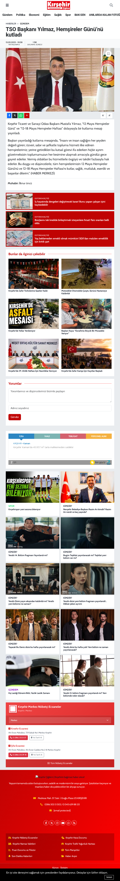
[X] (51, 822)
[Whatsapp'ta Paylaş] (21, 115)
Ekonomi (34, 14)
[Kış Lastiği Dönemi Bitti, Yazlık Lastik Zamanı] (32, 670)
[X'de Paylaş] (15, 115)
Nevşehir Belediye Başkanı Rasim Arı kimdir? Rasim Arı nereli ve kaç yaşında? (87, 510)
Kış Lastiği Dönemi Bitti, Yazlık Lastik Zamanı (29, 693)
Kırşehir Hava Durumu (76, 837)
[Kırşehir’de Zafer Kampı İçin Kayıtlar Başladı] (86, 353)
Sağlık (58, 14)
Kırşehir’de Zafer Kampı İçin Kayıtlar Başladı (81, 370)
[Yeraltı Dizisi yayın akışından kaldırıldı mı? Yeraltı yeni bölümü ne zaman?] (32, 579)
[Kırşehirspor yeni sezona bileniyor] (32, 487)
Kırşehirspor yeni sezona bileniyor (24, 509)
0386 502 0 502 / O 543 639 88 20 (62, 804)
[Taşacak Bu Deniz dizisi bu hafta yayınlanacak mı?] (32, 625)
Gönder (15, 417)
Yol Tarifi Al (37, 737)
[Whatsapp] (68, 822)
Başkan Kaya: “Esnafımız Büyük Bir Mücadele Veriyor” (82, 332)
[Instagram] (57, 822)
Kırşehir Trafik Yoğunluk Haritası (80, 843)
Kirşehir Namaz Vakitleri (24, 843)
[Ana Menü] (7, 5)
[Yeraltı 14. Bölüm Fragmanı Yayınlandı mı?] (32, 533)
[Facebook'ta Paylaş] (9, 115)
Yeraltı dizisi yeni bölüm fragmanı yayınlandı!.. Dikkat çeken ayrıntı (85, 602)
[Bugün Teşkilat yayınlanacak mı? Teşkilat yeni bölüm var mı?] (87, 533)
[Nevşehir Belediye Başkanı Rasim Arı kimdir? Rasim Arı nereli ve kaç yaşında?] (87, 487)
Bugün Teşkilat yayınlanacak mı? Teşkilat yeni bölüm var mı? (84, 556)
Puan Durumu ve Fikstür (24, 850)
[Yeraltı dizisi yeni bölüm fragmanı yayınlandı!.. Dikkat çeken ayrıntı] (87, 579)
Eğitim (46, 14)
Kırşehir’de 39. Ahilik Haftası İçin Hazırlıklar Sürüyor (32, 370)
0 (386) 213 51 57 (19, 737)
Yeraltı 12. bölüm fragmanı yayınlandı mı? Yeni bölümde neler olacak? (84, 694)
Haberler (11, 23)
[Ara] (111, 5)
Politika (20, 14)
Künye (55, 867)
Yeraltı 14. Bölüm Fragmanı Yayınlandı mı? (28, 555)
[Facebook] (46, 822)
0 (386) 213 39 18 (19, 755)
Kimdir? (67, 506)
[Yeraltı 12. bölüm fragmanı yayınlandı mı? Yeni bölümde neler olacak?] (87, 670)
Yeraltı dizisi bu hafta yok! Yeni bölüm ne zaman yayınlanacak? (85, 648)
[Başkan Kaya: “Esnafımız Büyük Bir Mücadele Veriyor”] (86, 313)
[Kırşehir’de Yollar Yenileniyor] (33, 313)
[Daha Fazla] (26, 115)
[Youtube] (62, 822)
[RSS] (74, 822)
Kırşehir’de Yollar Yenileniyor (21, 330)
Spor (68, 14)
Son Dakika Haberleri (22, 856)
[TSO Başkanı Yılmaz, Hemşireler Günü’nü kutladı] (60, 80)
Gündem (7, 14)
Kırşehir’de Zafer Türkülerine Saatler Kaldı (28, 290)
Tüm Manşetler (72, 850)
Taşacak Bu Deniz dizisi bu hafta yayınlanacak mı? (31, 647)
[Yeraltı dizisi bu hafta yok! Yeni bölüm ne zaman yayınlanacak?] (87, 625)
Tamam (109, 877)
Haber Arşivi (71, 856)
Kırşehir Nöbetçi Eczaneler (25, 837)
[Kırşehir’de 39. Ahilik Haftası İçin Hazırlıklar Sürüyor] (33, 353)
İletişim (64, 867)
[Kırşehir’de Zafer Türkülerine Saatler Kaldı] (33, 273)
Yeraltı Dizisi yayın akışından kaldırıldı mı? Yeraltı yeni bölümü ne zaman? (31, 602)
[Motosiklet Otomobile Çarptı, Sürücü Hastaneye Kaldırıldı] (86, 273)
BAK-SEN (80, 14)
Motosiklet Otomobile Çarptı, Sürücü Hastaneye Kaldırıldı (84, 292)
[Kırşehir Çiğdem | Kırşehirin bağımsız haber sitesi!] (58, 5)
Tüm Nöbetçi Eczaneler (61, 763)
